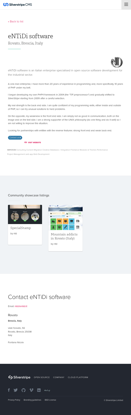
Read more (25, 225)
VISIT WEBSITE (34, 142)
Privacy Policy (14, 400)
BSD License (50, 400)
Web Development (41, 154)
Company (58, 377)
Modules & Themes (88, 150)
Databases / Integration (60, 150)
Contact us (15, 137)
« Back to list (15, 21)
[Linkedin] (40, 390)
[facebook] (10, 390)
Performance (102, 150)
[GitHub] (25, 390)
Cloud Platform (78, 377)
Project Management (16, 154)
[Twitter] (17, 390)
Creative (46, 150)
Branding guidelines (32, 400)
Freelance (75, 150)
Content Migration (34, 150)
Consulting (21, 150)
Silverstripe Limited (114, 400)
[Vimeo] (33, 390)
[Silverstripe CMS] (17, 5)
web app (29, 154)
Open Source (42, 377)
